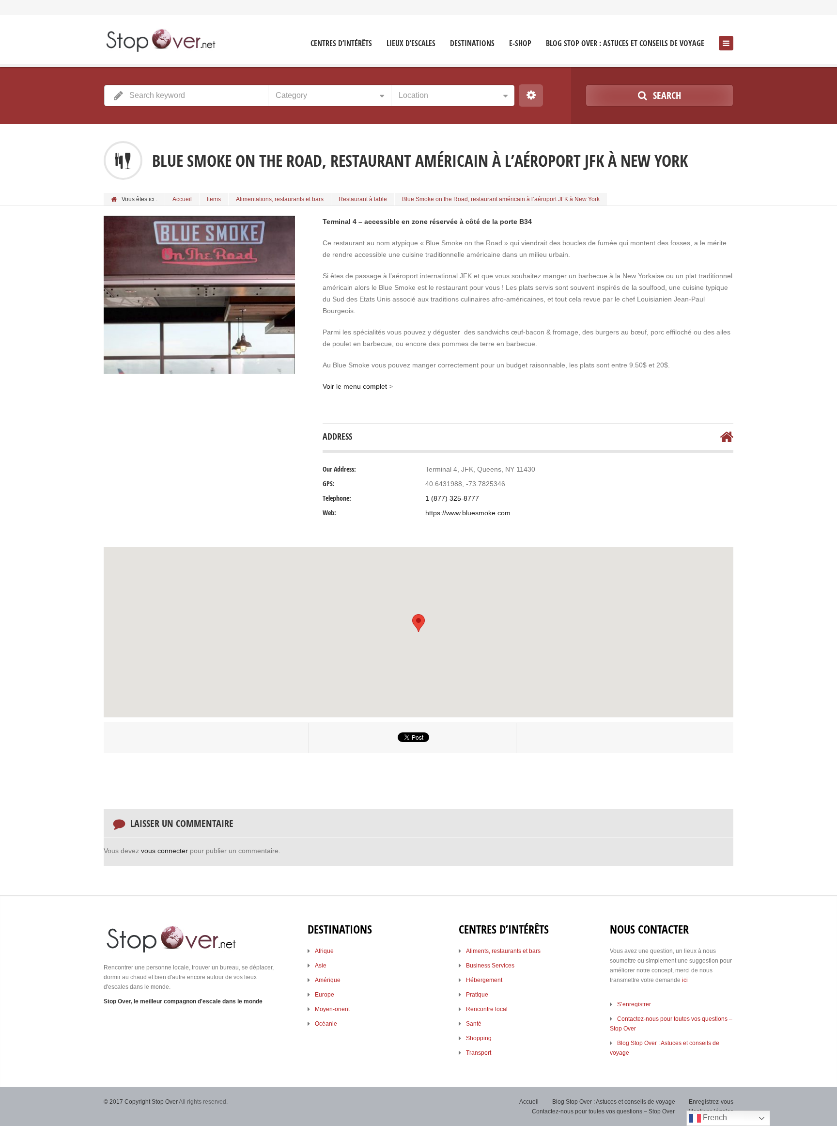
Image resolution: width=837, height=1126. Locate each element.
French (714, 1117)
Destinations (472, 43)
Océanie (326, 1023)
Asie (320, 965)
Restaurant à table (363, 199)
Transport (478, 1052)
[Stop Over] (160, 40)
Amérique (328, 980)
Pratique (477, 994)
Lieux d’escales (411, 43)
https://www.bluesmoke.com (468, 513)
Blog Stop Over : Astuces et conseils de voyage (625, 43)
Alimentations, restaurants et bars (280, 199)
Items (214, 199)
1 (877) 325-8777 (452, 498)
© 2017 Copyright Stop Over (141, 1101)
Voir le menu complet (356, 386)
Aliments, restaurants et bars (503, 951)
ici (685, 980)
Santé (473, 1023)
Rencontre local (487, 1009)
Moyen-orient (332, 1009)
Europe (324, 994)
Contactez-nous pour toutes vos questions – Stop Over (603, 1111)
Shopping (479, 1038)
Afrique (324, 951)
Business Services (490, 965)
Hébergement (484, 980)
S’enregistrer (634, 1004)
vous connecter (164, 851)
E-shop (520, 43)
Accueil (182, 199)
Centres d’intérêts (341, 43)
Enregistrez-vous (711, 1101)
